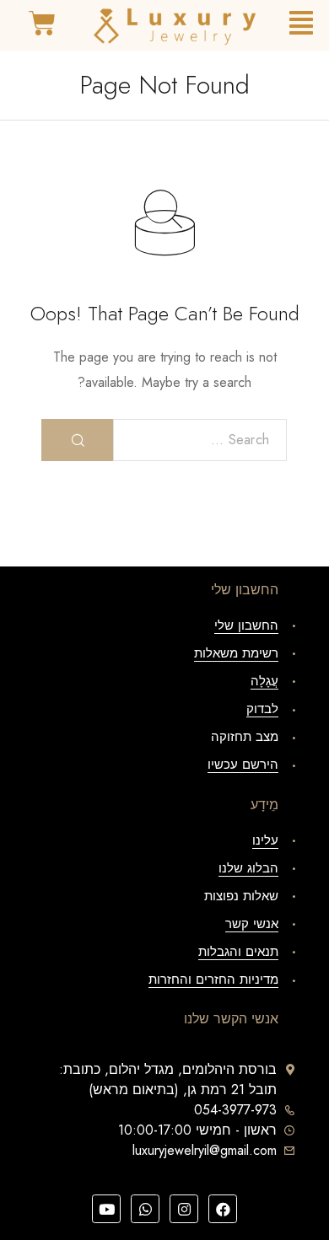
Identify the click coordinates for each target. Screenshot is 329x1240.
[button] (301, 23)
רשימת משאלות (236, 653)
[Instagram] (184, 1208)
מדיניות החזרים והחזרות (213, 979)
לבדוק (262, 709)
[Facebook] (222, 1208)
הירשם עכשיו (243, 764)
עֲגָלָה (264, 681)
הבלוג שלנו (248, 868)
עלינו (265, 840)
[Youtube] (106, 1208)
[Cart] (42, 23)
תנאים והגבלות (238, 951)
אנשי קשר (251, 924)
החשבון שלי (246, 625)
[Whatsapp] (145, 1208)
